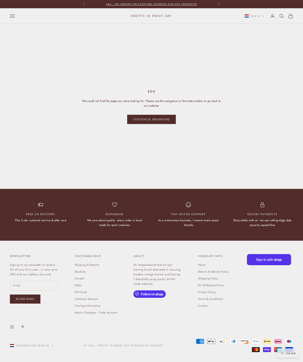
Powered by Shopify (146, 345)
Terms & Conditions (210, 299)
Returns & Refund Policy (213, 272)
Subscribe (25, 299)
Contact (79, 278)
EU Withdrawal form (211, 285)
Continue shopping (151, 119)
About (202, 265)
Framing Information (87, 306)
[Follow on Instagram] (12, 327)
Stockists (80, 272)
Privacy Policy (207, 292)
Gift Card (81, 292)
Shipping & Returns (87, 265)
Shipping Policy (208, 278)
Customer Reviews (86, 299)
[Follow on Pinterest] (23, 327)
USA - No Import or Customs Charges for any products (151, 4)
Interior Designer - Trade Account (96, 312)
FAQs (78, 285)
